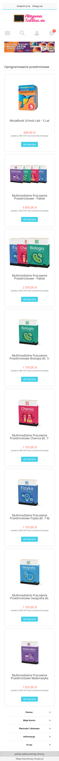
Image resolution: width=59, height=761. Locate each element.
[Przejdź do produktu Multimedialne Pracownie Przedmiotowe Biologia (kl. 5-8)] (29, 332)
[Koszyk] (51, 32)
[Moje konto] (37, 33)
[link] (29, 47)
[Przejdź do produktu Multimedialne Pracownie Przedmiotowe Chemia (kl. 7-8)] (29, 412)
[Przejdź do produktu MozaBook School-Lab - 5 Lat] (29, 98)
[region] (29, 47)
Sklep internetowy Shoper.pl (29, 758)
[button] (7, 33)
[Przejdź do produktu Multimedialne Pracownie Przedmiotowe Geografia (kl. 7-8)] (29, 572)
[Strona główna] (29, 18)
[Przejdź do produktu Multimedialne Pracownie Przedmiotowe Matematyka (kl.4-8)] (29, 652)
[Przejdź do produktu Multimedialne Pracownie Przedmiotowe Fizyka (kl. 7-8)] (29, 492)
